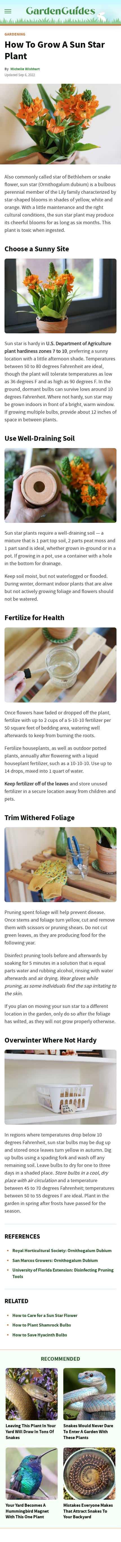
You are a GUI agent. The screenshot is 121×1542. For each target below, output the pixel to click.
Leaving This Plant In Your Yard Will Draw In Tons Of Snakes (31, 1431)
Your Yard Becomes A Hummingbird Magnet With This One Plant (27, 1511)
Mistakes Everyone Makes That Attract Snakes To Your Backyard (88, 1511)
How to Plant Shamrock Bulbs (41, 1325)
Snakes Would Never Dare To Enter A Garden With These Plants (88, 1431)
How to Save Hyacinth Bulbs (39, 1335)
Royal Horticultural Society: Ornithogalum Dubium (62, 1251)
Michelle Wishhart (25, 69)
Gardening (15, 34)
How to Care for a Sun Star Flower (44, 1315)
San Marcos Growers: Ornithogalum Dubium (55, 1260)
